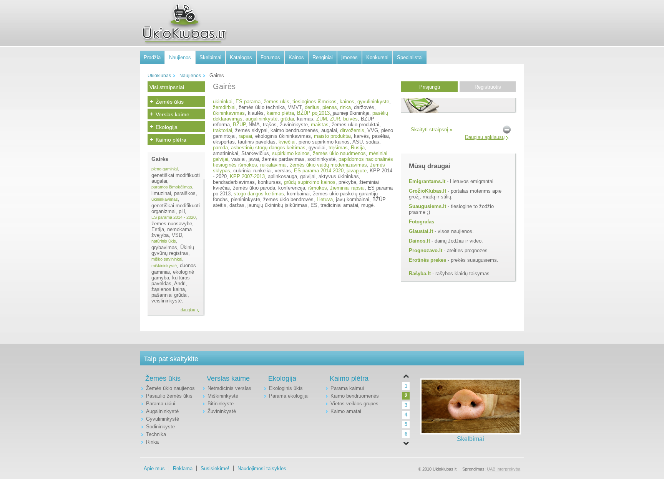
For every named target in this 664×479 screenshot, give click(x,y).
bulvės (350, 119)
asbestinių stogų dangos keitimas (268, 147)
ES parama (248, 101)
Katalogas (241, 57)
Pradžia (152, 57)
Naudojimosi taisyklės (261, 468)
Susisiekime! (215, 468)
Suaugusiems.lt (427, 206)
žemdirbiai (224, 107)
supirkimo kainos (291, 153)
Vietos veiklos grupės (354, 403)
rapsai (245, 136)
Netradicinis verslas (229, 388)
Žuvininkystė (222, 411)
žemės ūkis (276, 101)
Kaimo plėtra (171, 140)
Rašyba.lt (420, 273)
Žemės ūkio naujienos (170, 388)
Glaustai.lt (421, 231)
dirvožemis (352, 130)
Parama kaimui (347, 388)
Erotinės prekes (427, 260)
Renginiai (322, 57)
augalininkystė (261, 119)
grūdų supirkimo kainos (309, 182)
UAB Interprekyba (503, 469)
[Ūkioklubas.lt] (184, 23)
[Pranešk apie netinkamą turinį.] (507, 129)
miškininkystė (164, 265)
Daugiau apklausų (485, 137)
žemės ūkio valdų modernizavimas (328, 165)
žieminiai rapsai (347, 188)
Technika (156, 434)
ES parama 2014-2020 (319, 170)
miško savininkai (166, 259)
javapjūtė (357, 170)
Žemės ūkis (170, 102)
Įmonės (349, 57)
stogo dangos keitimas (259, 194)
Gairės (159, 159)
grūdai (287, 119)
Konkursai (377, 57)
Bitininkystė (221, 403)
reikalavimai (273, 165)
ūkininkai (222, 101)
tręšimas (338, 147)
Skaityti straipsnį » (431, 129)
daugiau (188, 309)
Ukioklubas (159, 75)
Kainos (296, 57)
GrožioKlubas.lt (427, 191)
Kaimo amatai (345, 411)
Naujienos (180, 57)
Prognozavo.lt (425, 250)
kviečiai (287, 142)
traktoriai (222, 130)
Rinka (152, 442)
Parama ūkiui (160, 403)
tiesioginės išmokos (314, 101)
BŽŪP (239, 124)
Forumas (270, 57)
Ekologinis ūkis (286, 388)
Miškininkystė (223, 396)
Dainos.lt (419, 241)
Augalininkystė (162, 411)
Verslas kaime (172, 114)
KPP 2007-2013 (247, 176)
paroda (220, 147)
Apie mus (154, 468)
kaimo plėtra (280, 113)
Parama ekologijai (289, 396)
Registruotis (488, 87)
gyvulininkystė (373, 101)
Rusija (358, 147)
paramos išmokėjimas (171, 187)
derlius (312, 107)
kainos (347, 101)
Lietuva (325, 199)
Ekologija (167, 127)
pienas (329, 107)
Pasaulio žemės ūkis (169, 396)
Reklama (183, 468)
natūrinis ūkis (163, 241)
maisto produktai (332, 136)
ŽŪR (335, 119)
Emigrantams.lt (427, 181)
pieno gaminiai (164, 169)
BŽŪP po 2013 (313, 113)
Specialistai (410, 57)
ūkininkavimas (164, 199)
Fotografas (421, 222)
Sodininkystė (160, 426)
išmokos (317, 188)
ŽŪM (321, 119)
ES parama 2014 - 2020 (173, 217)
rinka (345, 107)
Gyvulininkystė (162, 419)
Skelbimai (210, 57)
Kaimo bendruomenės (354, 396)
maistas (320, 124)
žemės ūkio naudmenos (339, 153)
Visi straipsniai (166, 87)
